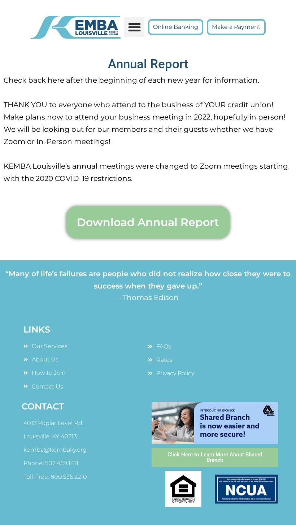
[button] (134, 27)
